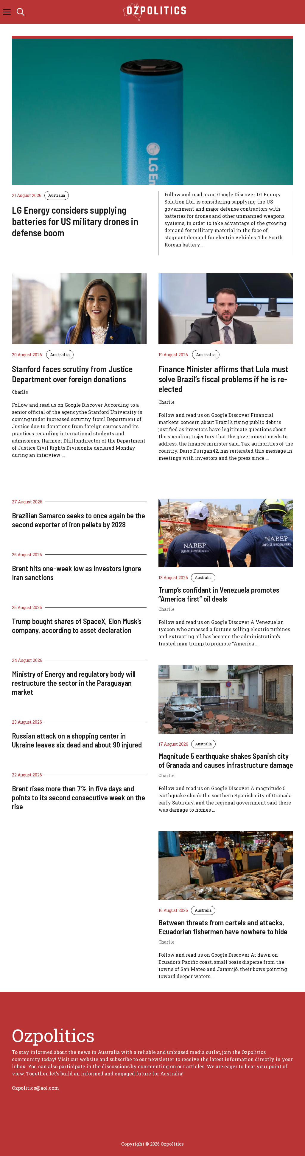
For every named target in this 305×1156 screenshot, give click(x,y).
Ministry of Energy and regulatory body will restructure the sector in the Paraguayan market (74, 682)
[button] (20, 12)
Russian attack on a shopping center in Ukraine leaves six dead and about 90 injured (77, 740)
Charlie (166, 609)
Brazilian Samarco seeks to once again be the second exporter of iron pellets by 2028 (78, 520)
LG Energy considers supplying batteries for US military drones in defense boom (75, 221)
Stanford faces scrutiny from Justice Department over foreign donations (72, 374)
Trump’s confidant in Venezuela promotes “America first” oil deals (218, 594)
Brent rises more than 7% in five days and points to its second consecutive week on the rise (78, 797)
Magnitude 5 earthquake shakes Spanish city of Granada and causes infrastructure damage (225, 760)
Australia (56, 195)
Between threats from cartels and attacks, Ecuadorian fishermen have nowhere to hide (222, 927)
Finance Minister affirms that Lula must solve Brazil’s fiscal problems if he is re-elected (223, 379)
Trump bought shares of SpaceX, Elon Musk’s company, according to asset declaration (76, 625)
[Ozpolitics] (155, 12)
